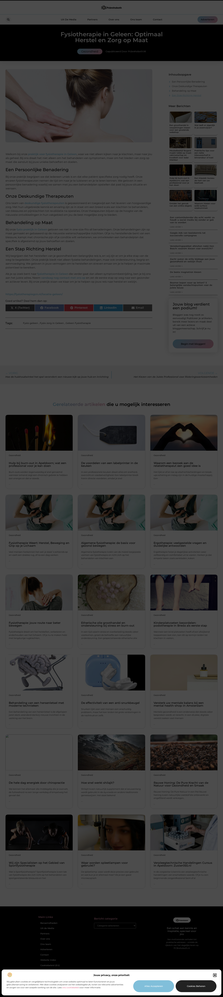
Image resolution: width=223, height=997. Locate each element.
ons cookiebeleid (70, 987)
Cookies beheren (196, 986)
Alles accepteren (153, 986)
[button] (214, 975)
